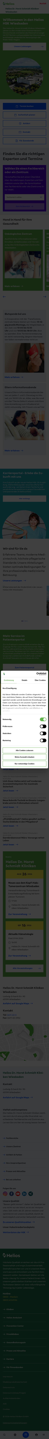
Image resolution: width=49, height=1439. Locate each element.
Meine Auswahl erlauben (24, 757)
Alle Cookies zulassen (24, 750)
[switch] (43, 726)
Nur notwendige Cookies (24, 764)
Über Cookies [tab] (40, 680)
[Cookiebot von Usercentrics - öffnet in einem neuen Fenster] (36, 673)
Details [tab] (24, 680)
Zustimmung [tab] (9, 680)
